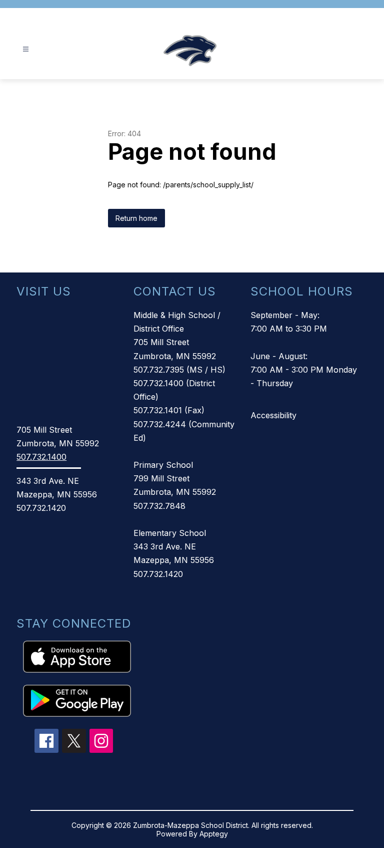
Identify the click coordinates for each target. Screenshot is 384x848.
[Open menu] (26, 49)
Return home (137, 218)
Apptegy (214, 833)
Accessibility (273, 415)
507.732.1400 (41, 457)
